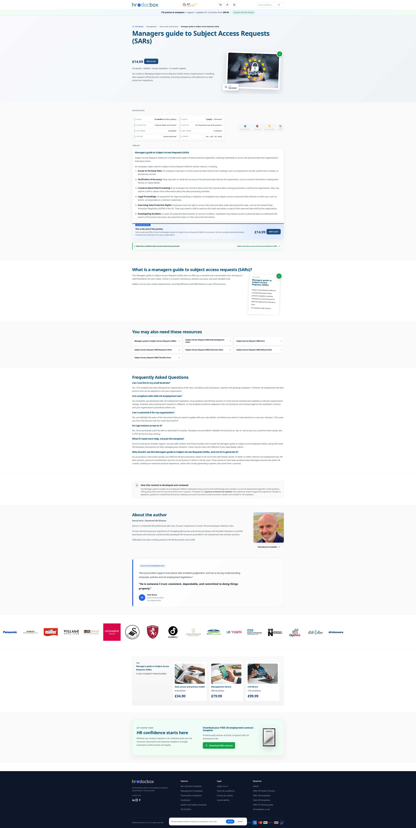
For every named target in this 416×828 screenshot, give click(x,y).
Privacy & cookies (225, 795)
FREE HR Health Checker (264, 791)
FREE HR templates (261, 795)
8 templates (190, 691)
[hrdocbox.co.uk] (145, 5)
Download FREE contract (221, 745)
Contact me (136, 795)
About (256, 786)
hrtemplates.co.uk (261, 809)
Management (151, 26)
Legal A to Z (222, 786)
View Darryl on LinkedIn (267, 547)
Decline (240, 821)
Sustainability (223, 800)
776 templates (254, 691)
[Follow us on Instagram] (136, 800)
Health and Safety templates (194, 804)
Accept (230, 821)
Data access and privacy (169, 26)
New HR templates (261, 800)
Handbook (185, 800)
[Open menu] (234, 4)
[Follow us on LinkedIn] (133, 800)
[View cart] (220, 4)
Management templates (192, 791)
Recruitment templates (191, 786)
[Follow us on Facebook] (139, 800)
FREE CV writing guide (263, 804)
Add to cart (151, 61)
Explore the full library (243, 12)
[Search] (278, 4)
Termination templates (191, 795)
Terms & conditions (226, 791)
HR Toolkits (186, 809)
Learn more (213, 821)
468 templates (221, 691)
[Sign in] (227, 4)
